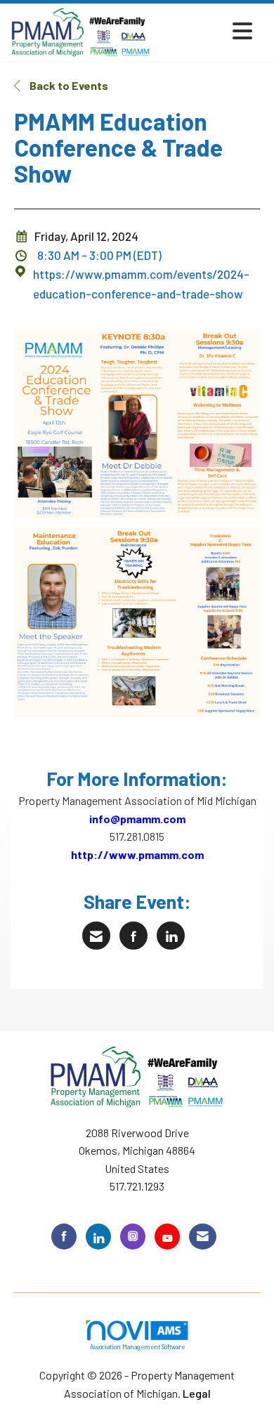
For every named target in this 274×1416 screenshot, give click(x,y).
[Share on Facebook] (133, 936)
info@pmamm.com (137, 818)
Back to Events (67, 85)
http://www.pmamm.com (137, 854)
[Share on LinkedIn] (171, 936)
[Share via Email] (96, 936)
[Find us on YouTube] (167, 1237)
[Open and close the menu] (205, 30)
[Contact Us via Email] (202, 1237)
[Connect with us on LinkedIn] (98, 1237)
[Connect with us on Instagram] (132, 1237)
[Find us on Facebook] (64, 1237)
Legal (197, 1393)
